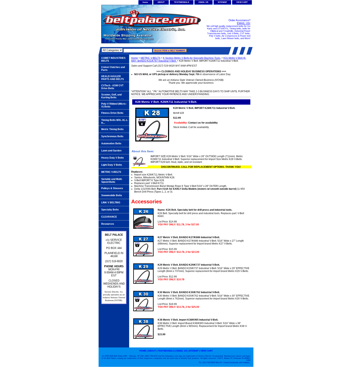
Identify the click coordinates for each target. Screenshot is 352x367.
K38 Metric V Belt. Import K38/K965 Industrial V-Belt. (188, 319)
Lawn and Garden (111, 150)
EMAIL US (203, 2)
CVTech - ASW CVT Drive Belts (112, 87)
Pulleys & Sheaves (112, 188)
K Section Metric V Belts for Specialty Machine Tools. (192, 58)
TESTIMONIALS (181, 2)
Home (134, 58)
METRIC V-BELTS (150, 58)
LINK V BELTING (110, 202)
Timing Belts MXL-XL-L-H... (114, 121)
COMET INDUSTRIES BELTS (113, 59)
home (145, 2)
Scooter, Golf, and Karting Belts (111, 96)
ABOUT (161, 2)
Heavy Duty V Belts (112, 157)
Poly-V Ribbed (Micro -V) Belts (114, 105)
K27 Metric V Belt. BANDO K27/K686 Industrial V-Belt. (189, 237)
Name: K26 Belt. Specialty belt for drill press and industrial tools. (195, 209)
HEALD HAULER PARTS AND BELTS (112, 78)
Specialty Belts (110, 209)
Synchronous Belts (112, 136)
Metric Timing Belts (112, 129)
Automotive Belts (111, 143)
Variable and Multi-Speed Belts (111, 180)
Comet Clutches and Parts (113, 68)
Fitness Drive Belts (112, 113)
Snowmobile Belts (111, 195)
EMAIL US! (243, 23)
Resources (107, 223)
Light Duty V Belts (111, 164)
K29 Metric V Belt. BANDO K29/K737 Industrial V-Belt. (189, 264)
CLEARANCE (109, 216)
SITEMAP (222, 2)
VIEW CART (242, 2)
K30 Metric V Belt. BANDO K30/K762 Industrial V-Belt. (189, 292)
